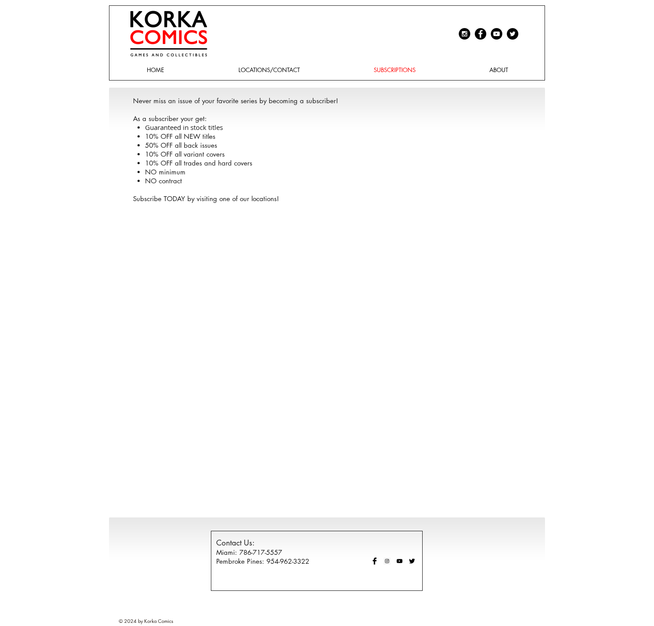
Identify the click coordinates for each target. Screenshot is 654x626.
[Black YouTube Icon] (399, 561)
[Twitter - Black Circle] (512, 34)
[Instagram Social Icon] (387, 561)
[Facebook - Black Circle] (480, 34)
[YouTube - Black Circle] (496, 34)
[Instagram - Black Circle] (464, 34)
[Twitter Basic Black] (412, 561)
